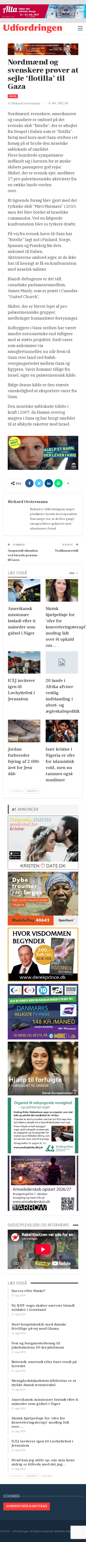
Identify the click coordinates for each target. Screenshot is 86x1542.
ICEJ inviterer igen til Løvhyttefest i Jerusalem (42, 1443)
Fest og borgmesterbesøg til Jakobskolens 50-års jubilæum (37, 1345)
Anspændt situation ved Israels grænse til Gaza (23, 555)
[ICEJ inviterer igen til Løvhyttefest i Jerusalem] (24, 662)
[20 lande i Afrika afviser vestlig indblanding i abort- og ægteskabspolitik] (62, 662)
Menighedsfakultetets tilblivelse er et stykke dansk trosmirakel (43, 1382)
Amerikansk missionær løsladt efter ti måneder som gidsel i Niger (44, 1401)
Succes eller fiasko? (28, 1290)
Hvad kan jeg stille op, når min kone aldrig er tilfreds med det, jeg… (43, 1462)
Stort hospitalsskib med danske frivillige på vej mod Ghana (38, 1326)
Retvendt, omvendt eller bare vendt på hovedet (44, 1364)
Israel (13, 96)
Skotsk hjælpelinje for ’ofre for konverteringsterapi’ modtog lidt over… (40, 1422)
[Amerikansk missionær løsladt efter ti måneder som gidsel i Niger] (24, 590)
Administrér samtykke (26, 1506)
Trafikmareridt (66, 551)
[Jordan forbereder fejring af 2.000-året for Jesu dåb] (24, 731)
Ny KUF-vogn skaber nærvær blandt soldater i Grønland (43, 1307)
